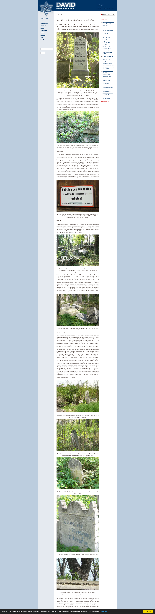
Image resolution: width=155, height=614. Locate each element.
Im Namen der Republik (107, 50)
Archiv (42, 20)
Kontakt (42, 39)
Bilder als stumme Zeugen (107, 46)
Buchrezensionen (44, 23)
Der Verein (43, 35)
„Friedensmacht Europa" (107, 76)
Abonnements (44, 30)
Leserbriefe (43, 25)
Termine (42, 28)
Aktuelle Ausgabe (44, 18)
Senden (42, 52)
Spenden (42, 32)
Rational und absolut (106, 61)
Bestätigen (148, 611)
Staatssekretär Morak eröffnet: (108, 35)
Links (42, 37)
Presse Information (106, 96)
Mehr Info (104, 612)
